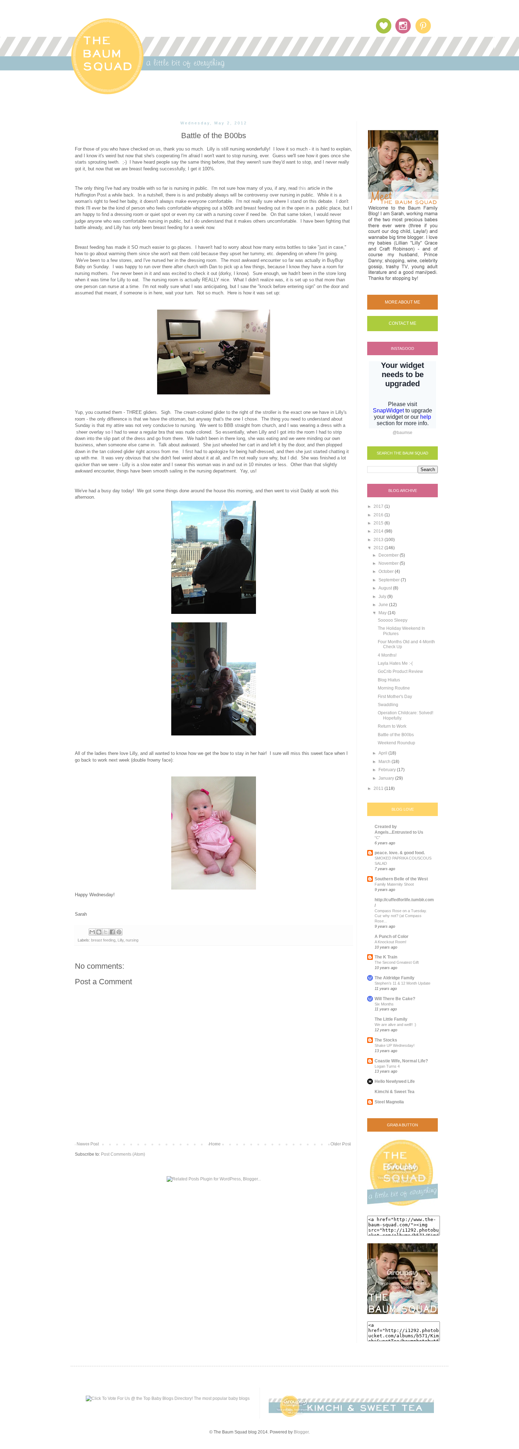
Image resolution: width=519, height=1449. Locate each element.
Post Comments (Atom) (123, 1154)
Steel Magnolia (389, 1101)
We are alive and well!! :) (395, 1024)
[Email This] (92, 931)
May (383, 612)
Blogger (301, 1432)
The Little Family (391, 1019)
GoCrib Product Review (400, 671)
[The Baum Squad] (402, 1206)
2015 (379, 523)
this (302, 188)
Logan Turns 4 (387, 1066)
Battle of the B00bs (396, 734)
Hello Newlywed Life (395, 1081)
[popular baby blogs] (168, 1398)
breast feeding (103, 940)
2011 (379, 788)
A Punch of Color (391, 936)
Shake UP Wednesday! (394, 1045)
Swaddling (388, 704)
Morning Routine (394, 688)
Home (215, 1144)
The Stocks (386, 1040)
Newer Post (88, 1144)
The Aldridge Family (394, 977)
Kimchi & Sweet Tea (394, 1091)
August (385, 588)
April (383, 753)
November (389, 563)
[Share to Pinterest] (119, 931)
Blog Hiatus (389, 679)
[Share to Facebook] (112, 931)
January (386, 778)
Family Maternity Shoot (394, 884)
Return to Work (392, 726)
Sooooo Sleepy (392, 620)
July (382, 596)
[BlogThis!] (98, 931)
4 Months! (387, 655)
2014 (379, 531)
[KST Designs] (351, 1415)
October (386, 571)
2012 (379, 547)
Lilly (121, 940)
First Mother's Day (395, 696)
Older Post (340, 1144)
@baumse (402, 432)
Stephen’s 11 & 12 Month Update (402, 983)
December (389, 555)
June (383, 604)
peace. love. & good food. (400, 852)
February (387, 769)
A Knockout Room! (390, 942)
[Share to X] (105, 931)
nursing (132, 940)
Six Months (384, 1004)
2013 (379, 539)
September (389, 579)
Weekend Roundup (396, 742)
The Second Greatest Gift (397, 962)
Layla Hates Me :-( (395, 663)
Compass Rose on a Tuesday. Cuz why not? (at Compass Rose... (401, 916)
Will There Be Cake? (395, 998)
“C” (377, 837)
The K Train (386, 957)
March (385, 761)
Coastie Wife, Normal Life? (401, 1060)
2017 (379, 506)
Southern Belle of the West (401, 878)
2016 (379, 514)
